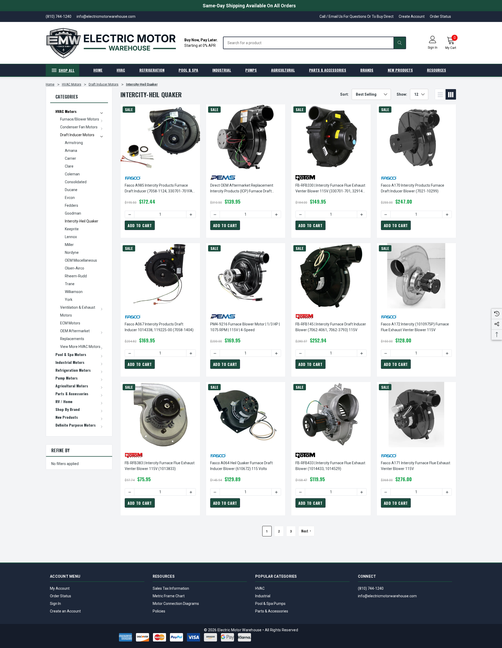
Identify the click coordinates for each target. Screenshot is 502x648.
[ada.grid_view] (451, 94)
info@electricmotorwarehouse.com (387, 596)
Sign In (55, 603)
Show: (402, 94)
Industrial (262, 596)
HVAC (260, 588)
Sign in (432, 47)
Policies (159, 611)
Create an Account (65, 611)
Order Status (440, 16)
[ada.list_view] (440, 94)
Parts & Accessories (271, 611)
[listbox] (371, 94)
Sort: (344, 94)
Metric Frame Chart (169, 596)
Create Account (412, 16)
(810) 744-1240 (371, 588)
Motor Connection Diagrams (176, 603)
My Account (60, 588)
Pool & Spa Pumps (270, 603)
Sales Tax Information (171, 588)
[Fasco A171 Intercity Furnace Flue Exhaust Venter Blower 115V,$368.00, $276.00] (416, 414)
